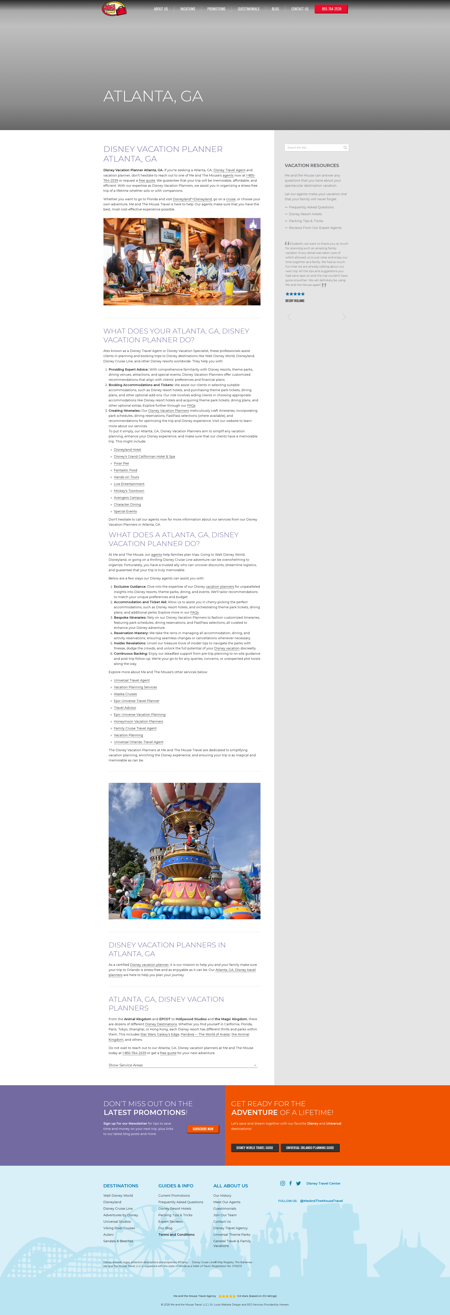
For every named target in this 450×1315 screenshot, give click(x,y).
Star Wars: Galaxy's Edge (159, 1034)
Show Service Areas (126, 1065)
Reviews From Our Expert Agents (315, 228)
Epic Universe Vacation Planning (140, 715)
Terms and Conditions (176, 1235)
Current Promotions (174, 1196)
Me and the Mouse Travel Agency (194, 1296)
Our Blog (165, 1228)
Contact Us (222, 1222)
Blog (275, 8)
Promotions (216, 8)
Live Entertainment (129, 484)
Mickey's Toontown (129, 491)
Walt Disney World (118, 1196)
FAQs (191, 406)
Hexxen (284, 1304)
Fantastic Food (125, 470)
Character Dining (127, 504)
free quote (147, 180)
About (161, 8)
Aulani (108, 1235)
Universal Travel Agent (132, 680)
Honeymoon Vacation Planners (138, 721)
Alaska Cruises (125, 694)
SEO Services (255, 1304)
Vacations (187, 8)
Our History (222, 1196)
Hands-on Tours (126, 477)
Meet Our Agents (226, 1202)
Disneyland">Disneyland (192, 199)
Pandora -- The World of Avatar (205, 1034)
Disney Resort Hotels (305, 214)
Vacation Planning (128, 735)
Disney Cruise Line (118, 1209)
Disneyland (112, 1202)
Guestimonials (248, 8)
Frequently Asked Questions (311, 207)
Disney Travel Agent (230, 170)
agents (228, 175)
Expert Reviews (170, 1222)
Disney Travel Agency (230, 1228)
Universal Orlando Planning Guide (310, 1147)
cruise (231, 199)
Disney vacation (227, 648)
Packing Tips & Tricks (306, 221)
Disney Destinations (161, 1024)
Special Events (125, 511)
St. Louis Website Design (225, 1304)
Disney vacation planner (149, 965)
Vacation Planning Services (135, 687)
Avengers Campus (128, 498)
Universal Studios (117, 1222)
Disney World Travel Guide (254, 1147)
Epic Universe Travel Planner (136, 701)
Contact (299, 8)
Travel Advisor (125, 708)
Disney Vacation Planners (168, 411)
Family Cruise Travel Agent (135, 728)
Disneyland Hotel (127, 450)
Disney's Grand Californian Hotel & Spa (144, 456)
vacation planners (220, 587)
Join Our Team (225, 1215)
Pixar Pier (121, 463)
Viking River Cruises (119, 1228)
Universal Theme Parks (231, 1235)
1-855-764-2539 (134, 1053)
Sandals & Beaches (118, 1241)
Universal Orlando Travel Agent (138, 742)
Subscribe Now (203, 1129)
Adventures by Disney (120, 1215)
